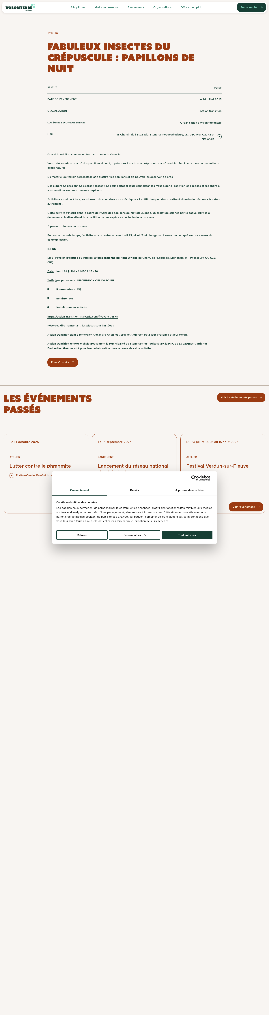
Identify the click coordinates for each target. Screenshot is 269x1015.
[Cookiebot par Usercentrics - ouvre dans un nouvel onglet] (197, 478)
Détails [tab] (134, 490)
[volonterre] (20, 7)
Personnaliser (132, 534)
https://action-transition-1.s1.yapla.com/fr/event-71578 (82, 316)
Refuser (82, 534)
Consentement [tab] (79, 490)
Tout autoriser (187, 534)
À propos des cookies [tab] (189, 490)
